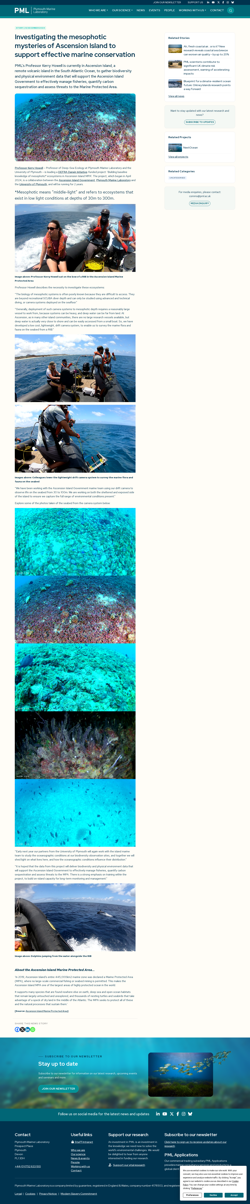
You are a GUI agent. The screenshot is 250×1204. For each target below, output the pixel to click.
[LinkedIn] (208, 2)
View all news (176, 96)
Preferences (192, 1195)
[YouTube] (213, 2)
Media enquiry (200, 203)
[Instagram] (228, 2)
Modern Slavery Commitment (79, 1194)
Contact (217, 10)
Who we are (97, 10)
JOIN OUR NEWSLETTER (167, 2)
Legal (18, 1194)
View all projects (178, 157)
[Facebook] (223, 2)
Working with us (191, 10)
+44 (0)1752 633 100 (28, 1166)
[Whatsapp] (32, 1029)
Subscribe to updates (200, 122)
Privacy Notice (48, 1194)
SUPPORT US (195, 2)
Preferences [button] (196, 1188)
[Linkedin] (27, 1029)
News (141, 10)
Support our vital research (129, 1165)
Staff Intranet (83, 1142)
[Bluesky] (232, 2)
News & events (80, 1158)
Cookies (30, 1194)
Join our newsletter (58, 1088)
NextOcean (190, 147)
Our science (121, 10)
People (169, 10)
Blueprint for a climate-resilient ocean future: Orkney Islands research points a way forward (207, 85)
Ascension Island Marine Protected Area (46, 1011)
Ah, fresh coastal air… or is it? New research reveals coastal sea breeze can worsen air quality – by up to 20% (206, 50)
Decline (213, 1195)
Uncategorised (177, 178)
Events (154, 10)
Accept (234, 1195)
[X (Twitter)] (218, 2)
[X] (22, 1029)
